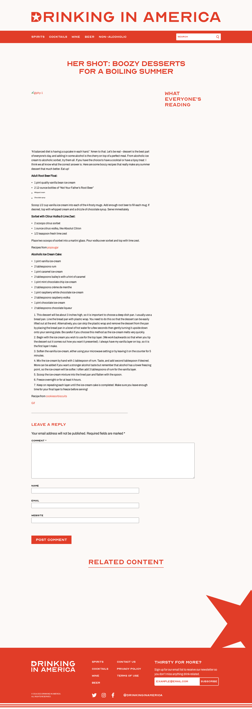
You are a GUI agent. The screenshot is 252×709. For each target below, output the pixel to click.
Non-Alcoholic (113, 36)
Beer (89, 36)
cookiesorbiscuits (56, 396)
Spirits (38, 36)
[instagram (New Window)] (105, 695)
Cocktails (58, 36)
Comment (38, 440)
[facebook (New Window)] (114, 695)
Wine (76, 36)
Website (37, 515)
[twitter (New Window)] (95, 695)
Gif (33, 403)
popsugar (52, 247)
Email (35, 500)
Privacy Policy (129, 668)
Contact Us (126, 661)
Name (35, 485)
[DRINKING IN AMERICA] (126, 17)
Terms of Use (128, 675)
